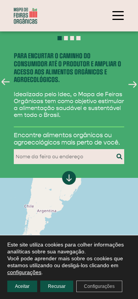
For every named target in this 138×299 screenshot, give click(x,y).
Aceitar (22, 286)
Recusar (57, 286)
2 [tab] (66, 38)
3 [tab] (72, 38)
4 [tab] (78, 38)
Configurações (99, 286)
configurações (24, 272)
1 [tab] (60, 38)
